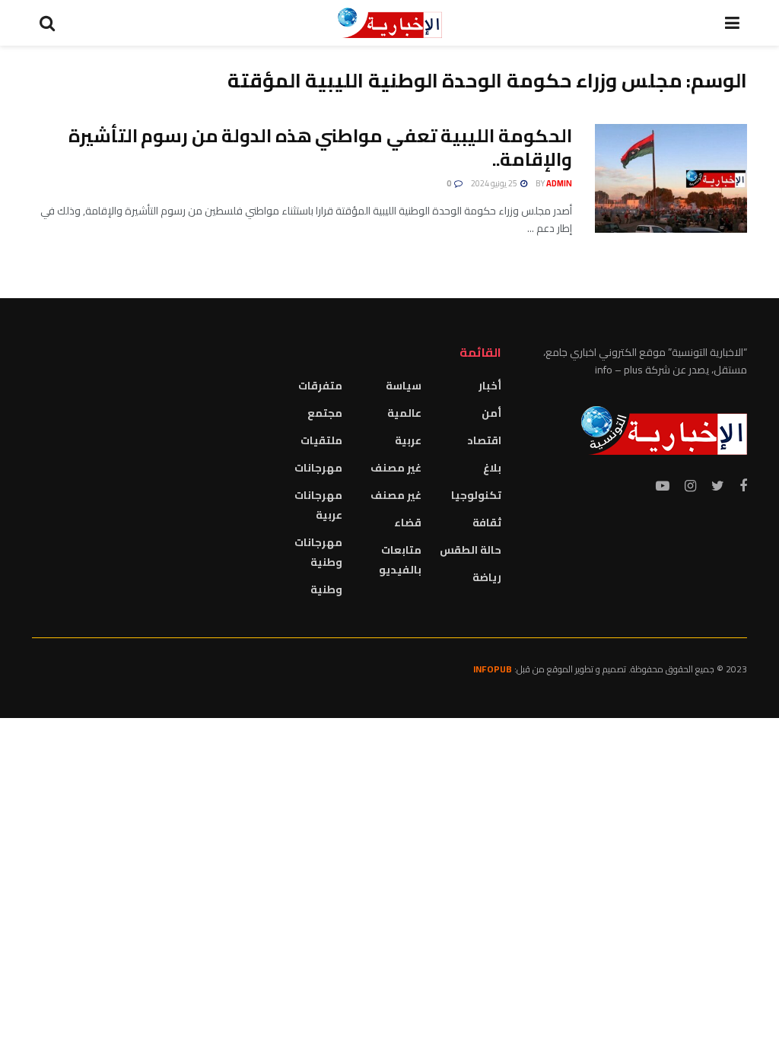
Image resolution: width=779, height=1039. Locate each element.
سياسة (403, 386)
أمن (491, 413)
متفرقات (320, 386)
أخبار (490, 386)
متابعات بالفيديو (400, 560)
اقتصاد (484, 440)
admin (559, 183)
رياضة (486, 577)
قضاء (407, 522)
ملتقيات (321, 440)
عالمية (404, 413)
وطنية (326, 589)
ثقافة (486, 522)
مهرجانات (318, 468)
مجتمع (324, 413)
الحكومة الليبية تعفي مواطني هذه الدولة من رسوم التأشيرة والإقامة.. (320, 147)
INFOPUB (492, 669)
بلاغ (492, 468)
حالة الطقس (470, 550)
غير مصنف (395, 468)
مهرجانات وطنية (318, 552)
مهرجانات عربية (318, 505)
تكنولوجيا (476, 495)
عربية (408, 440)
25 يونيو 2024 (495, 183)
